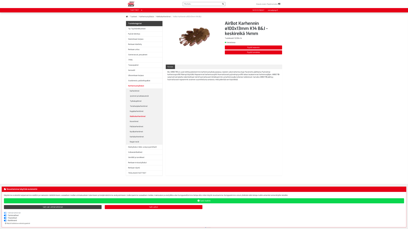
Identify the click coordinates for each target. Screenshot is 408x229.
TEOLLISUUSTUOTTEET (137, 173)
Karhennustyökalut (146, 16)
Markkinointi (12, 220)
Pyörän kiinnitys (134, 34)
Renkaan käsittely (135, 44)
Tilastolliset (12, 218)
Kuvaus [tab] (170, 67)
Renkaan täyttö (134, 168)
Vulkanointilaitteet (135, 152)
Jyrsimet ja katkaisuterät (139, 96)
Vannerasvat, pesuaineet (137, 55)
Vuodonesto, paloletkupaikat (139, 81)
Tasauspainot (133, 65)
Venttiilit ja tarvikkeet (136, 157)
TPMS (130, 60)
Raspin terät (134, 142)
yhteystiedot (258, 10)
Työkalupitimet (136, 101)
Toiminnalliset (13, 215)
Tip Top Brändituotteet (137, 29)
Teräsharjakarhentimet (139, 106)
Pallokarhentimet (136, 126)
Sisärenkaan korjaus (135, 39)
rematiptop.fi (273, 10)
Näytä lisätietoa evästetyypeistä (18, 223)
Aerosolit (131, 70)
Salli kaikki (205, 200)
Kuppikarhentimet (136, 111)
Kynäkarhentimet (136, 132)
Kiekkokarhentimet (163, 16)
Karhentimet (134, 91)
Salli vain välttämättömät (53, 207)
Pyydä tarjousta (253, 47)
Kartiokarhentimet (137, 137)
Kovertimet (134, 121)
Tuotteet (134, 10)
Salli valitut (153, 207)
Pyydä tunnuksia (253, 52)
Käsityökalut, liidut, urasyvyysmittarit (142, 147)
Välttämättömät (14, 213)
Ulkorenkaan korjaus (136, 75)
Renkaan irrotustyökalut (137, 162)
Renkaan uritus (134, 49)
